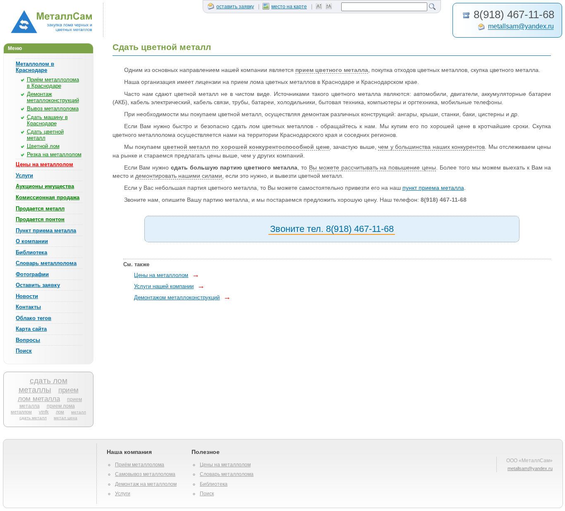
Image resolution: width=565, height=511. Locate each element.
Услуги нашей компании (164, 286)
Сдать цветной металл (45, 135)
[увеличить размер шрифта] (330, 7)
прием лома (61, 405)
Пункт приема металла (46, 230)
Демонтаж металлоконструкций (53, 97)
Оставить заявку (38, 285)
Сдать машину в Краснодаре (47, 120)
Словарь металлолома (46, 263)
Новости (27, 296)
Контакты (28, 307)
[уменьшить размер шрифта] (320, 7)
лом (60, 411)
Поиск (24, 351)
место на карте (289, 7)
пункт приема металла (433, 188)
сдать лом (48, 380)
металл (78, 412)
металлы (35, 389)
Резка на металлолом (54, 154)
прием (68, 390)
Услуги (24, 175)
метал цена (65, 417)
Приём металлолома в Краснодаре (53, 82)
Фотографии (32, 274)
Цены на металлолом (44, 164)
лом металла (39, 398)
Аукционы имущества (45, 186)
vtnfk (44, 411)
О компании (32, 241)
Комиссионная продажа (47, 197)
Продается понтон (40, 219)
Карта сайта (31, 329)
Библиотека (31, 252)
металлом (21, 411)
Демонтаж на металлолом (146, 484)
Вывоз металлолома (53, 108)
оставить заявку (235, 7)
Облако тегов (33, 318)
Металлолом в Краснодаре (35, 67)
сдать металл (33, 417)
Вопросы (28, 340)
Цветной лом (43, 146)
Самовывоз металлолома (145, 474)
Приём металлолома (139, 465)
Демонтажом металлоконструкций (177, 297)
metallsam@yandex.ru (521, 26)
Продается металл (40, 208)
